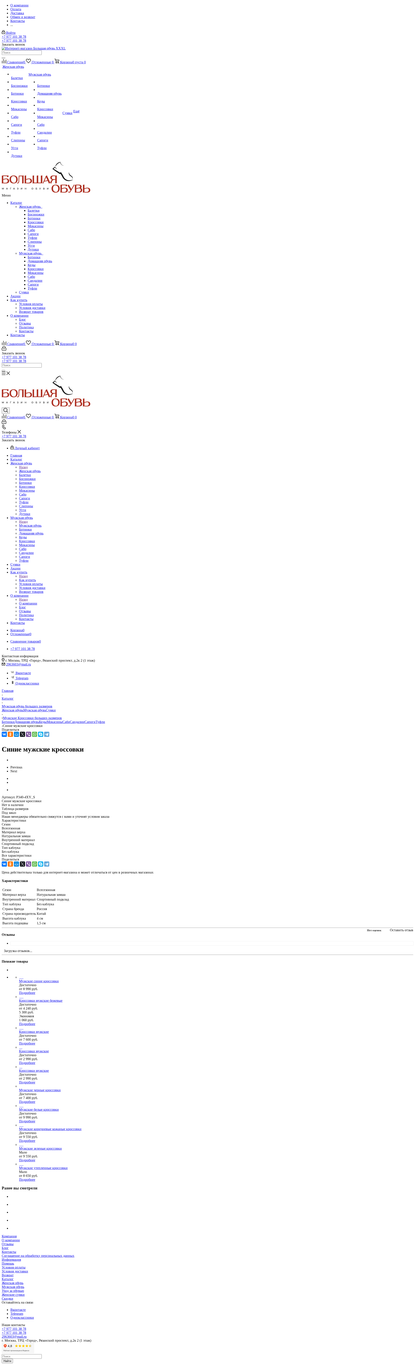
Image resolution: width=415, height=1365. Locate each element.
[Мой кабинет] (4, 349)
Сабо (31, 230)
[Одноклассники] (10, 734)
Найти (7, 1361)
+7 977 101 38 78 (14, 36)
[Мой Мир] (16, 734)
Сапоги (33, 234)
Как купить (18, 300)
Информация (11, 1259)
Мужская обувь (31, 253)
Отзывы (25, 323)
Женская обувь (30, 206)
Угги (31, 245)
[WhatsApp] (34, 734)
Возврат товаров (31, 312)
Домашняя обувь (40, 261)
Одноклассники (27, 683)
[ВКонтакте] (4, 734)
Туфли (32, 238)
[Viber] (28, 734)
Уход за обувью (13, 1291)
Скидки (7, 1298)
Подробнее (27, 993)
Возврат (8, 1275)
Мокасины (35, 226)
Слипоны (35, 241)
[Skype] (40, 734)
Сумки (24, 292)
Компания (9, 1236)
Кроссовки (36, 222)
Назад (23, 467)
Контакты (26, 331)
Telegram (22, 678)
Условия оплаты (31, 304)
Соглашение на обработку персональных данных (38, 1256)
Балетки (34, 210)
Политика (26, 327)
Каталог (16, 203)
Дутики (33, 249)
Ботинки (34, 218)
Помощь (8, 1263)
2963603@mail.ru (18, 664)
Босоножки (36, 214)
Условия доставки (32, 308)
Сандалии (35, 280)
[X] (22, 734)
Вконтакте (23, 673)
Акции (15, 296)
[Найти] (3, 58)
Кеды (31, 265)
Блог (22, 319)
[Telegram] (46, 734)
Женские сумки (13, 1294)
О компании (19, 315)
